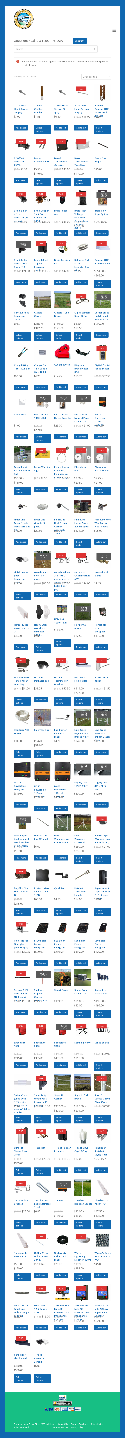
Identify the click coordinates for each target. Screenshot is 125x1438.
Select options (39, 129)
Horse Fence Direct (31, 1424)
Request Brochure (79, 1424)
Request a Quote (60, 1427)
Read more (101, 233)
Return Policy (97, 1424)
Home (52, 1424)
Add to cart (21, 127)
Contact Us (63, 1424)
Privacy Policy (77, 1427)
